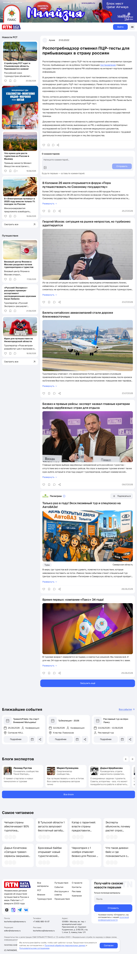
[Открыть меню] (132, 27)
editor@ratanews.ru (12, 930)
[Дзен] (6, 910)
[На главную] (11, 27)
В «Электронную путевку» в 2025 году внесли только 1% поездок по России (19, 201)
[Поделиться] (58, 145)
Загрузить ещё (87, 683)
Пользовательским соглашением (34, 948)
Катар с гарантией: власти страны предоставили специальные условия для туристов (84, 832)
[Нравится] (43, 145)
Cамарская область (123, 564)
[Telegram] (19, 910)
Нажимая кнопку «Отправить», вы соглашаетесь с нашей (113, 915)
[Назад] (126, 759)
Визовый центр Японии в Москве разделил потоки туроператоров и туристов (18, 264)
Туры (47, 564)
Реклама (76, 891)
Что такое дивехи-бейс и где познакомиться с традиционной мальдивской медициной (117, 858)
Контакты (76, 887)
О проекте (77, 882)
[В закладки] (48, 145)
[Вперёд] (132, 759)
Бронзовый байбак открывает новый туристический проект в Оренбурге (51, 854)
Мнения (41, 894)
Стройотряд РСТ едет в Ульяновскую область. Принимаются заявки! (17, 66)
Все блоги (69, 794)
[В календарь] (32, 739)
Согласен (108, 945)
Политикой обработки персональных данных (65, 945)
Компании (77, 895)
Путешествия (10, 235)
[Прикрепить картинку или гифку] (45, 167)
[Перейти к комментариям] (53, 145)
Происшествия (62, 899)
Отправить (113, 908)
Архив (52, 40)
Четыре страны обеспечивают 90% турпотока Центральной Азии (16, 828)
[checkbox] (95, 914)
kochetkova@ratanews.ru (15, 921)
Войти (120, 26)
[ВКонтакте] (26, 910)
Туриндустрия (44, 899)
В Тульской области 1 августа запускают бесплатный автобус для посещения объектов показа (51, 830)
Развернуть (48, 203)
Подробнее (15, 739)
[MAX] (13, 910)
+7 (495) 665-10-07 (41, 921)
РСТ (39, 890)
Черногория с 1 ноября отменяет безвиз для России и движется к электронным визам (85, 856)
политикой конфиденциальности (113, 918)
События (58, 887)
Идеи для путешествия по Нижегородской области (18, 340)
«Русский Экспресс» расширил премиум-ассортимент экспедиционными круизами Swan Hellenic (20, 293)
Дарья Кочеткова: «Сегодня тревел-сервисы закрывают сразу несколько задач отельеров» (17, 856)
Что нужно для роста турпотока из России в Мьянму (16, 156)
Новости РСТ (10, 37)
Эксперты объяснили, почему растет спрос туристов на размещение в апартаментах (118, 832)
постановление (108, 65)
